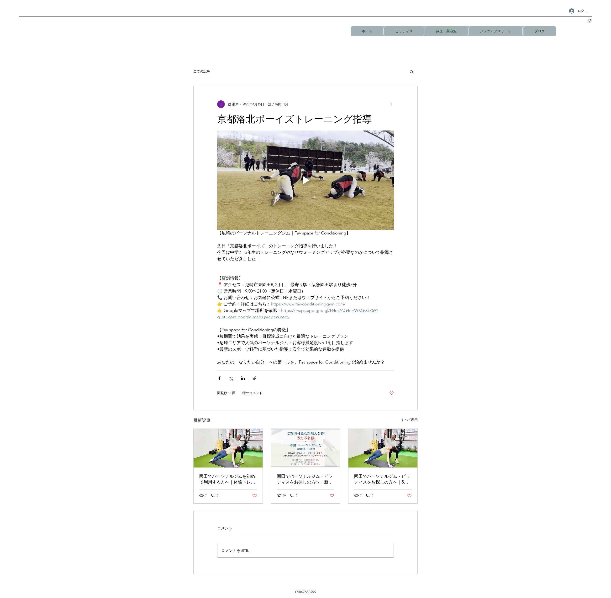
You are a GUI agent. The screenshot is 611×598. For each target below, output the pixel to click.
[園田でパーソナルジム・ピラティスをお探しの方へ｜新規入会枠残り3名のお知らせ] (305, 448)
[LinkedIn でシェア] (243, 378)
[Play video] (305, 180)
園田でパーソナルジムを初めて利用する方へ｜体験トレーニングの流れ (227, 479)
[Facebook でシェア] (219, 378)
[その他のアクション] (391, 104)
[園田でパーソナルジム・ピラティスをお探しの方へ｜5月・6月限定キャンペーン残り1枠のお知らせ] (382, 448)
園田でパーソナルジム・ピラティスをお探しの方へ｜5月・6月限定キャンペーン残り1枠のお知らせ (382, 479)
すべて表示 (409, 420)
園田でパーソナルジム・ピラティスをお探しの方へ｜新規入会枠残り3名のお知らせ (305, 479)
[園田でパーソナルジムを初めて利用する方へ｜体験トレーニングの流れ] (228, 448)
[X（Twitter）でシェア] (231, 378)
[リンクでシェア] (254, 378)
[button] (411, 71)
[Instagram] (589, 20)
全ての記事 (201, 71)
